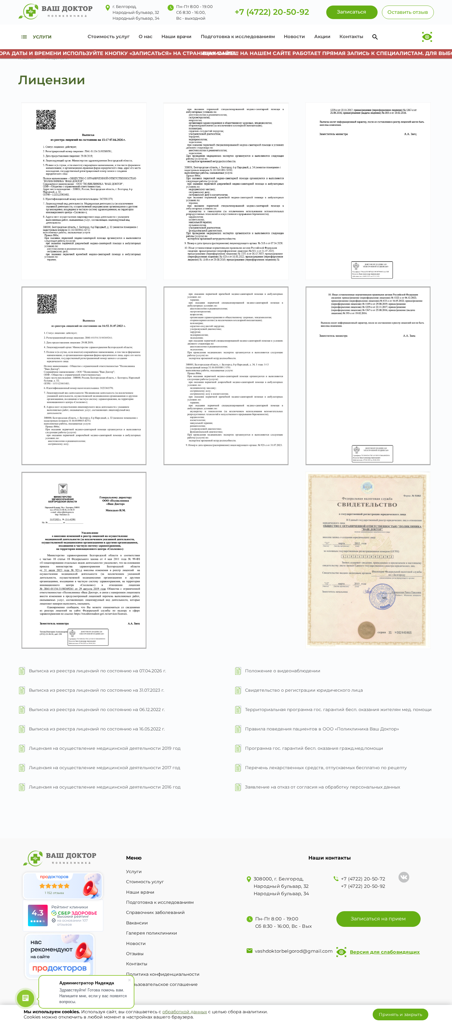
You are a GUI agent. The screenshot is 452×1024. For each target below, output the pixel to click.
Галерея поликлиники (151, 933)
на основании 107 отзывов (72, 922)
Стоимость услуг (109, 36)
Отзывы (135, 953)
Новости (294, 36)
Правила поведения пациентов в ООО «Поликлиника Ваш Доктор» (322, 729)
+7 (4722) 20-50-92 (272, 12)
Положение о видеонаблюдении (282, 671)
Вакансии (137, 923)
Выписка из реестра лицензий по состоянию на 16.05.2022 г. (97, 729)
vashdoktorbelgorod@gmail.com (294, 951)
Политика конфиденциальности (163, 974)
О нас (146, 36)
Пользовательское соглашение (162, 984)
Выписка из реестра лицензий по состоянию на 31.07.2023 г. (96, 690)
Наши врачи (176, 36)
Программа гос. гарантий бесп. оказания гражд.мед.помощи (314, 748)
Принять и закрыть (400, 1014)
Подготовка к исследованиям (238, 36)
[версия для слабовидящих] (427, 37)
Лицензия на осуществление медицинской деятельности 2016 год (104, 787)
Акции (322, 36)
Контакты (351, 36)
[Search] (375, 37)
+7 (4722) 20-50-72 (363, 879)
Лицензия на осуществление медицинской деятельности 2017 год (104, 767)
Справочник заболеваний (155, 912)
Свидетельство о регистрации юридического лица (304, 690)
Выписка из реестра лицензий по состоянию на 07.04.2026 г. (97, 671)
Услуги (134, 871)
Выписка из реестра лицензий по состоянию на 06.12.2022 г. (97, 709)
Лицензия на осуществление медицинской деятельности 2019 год (104, 748)
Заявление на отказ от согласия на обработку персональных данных (322, 787)
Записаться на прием (378, 919)
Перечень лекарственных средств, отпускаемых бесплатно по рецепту (326, 767)
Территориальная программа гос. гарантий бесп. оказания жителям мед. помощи (338, 709)
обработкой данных (184, 1011)
